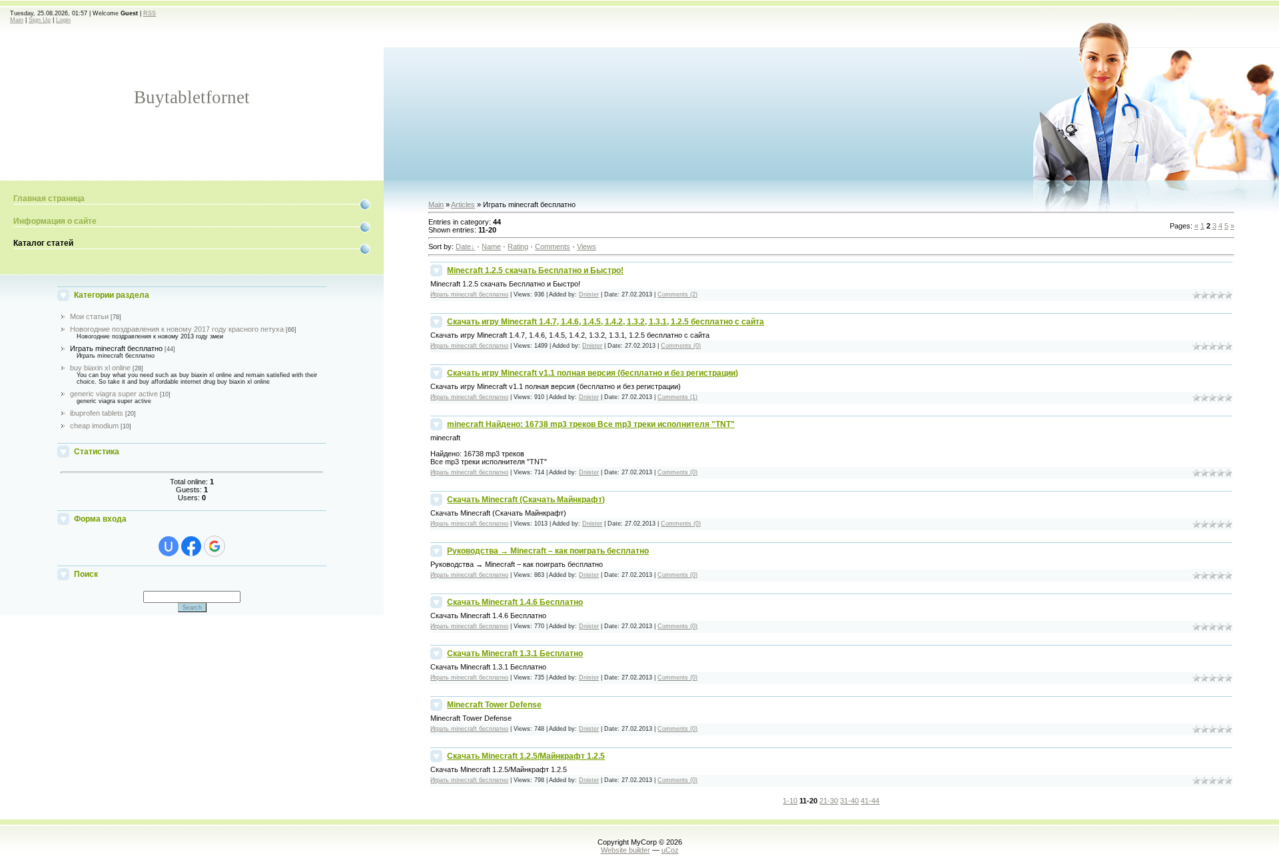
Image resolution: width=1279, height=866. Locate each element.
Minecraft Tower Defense (494, 704)
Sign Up (40, 20)
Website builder (625, 850)
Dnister (589, 294)
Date (463, 246)
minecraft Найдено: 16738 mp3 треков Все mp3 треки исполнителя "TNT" (591, 424)
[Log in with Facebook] (191, 546)
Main (16, 20)
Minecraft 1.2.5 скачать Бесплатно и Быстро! (535, 270)
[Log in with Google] (214, 546)
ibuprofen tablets (96, 413)
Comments (552, 246)
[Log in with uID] (169, 546)
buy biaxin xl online (100, 368)
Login (63, 20)
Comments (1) (677, 397)
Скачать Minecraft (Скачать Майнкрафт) (526, 499)
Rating (518, 246)
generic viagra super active (114, 394)
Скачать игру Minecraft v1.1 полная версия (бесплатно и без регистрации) (592, 373)
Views (586, 246)
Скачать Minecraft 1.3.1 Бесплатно (515, 653)
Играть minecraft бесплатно (116, 348)
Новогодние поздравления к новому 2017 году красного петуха (177, 329)
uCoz (670, 850)
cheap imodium (94, 426)
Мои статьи (89, 316)
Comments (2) (677, 294)
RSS (149, 13)
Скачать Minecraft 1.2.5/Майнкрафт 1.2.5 (526, 756)
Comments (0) (681, 345)
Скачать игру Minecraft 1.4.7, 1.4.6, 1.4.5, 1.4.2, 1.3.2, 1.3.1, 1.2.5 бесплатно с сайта (605, 321)
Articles (463, 205)
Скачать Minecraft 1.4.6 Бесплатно (515, 602)
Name (491, 246)
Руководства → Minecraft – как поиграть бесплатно (548, 551)
